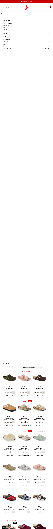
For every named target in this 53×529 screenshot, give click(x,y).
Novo (4, 27)
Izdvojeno (6, 25)
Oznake (5, 42)
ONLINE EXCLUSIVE (8, 31)
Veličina (6, 33)
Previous (1, 1)
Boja (4, 36)
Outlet (5, 29)
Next (52, 1)
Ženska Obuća (7, 23)
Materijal (6, 39)
